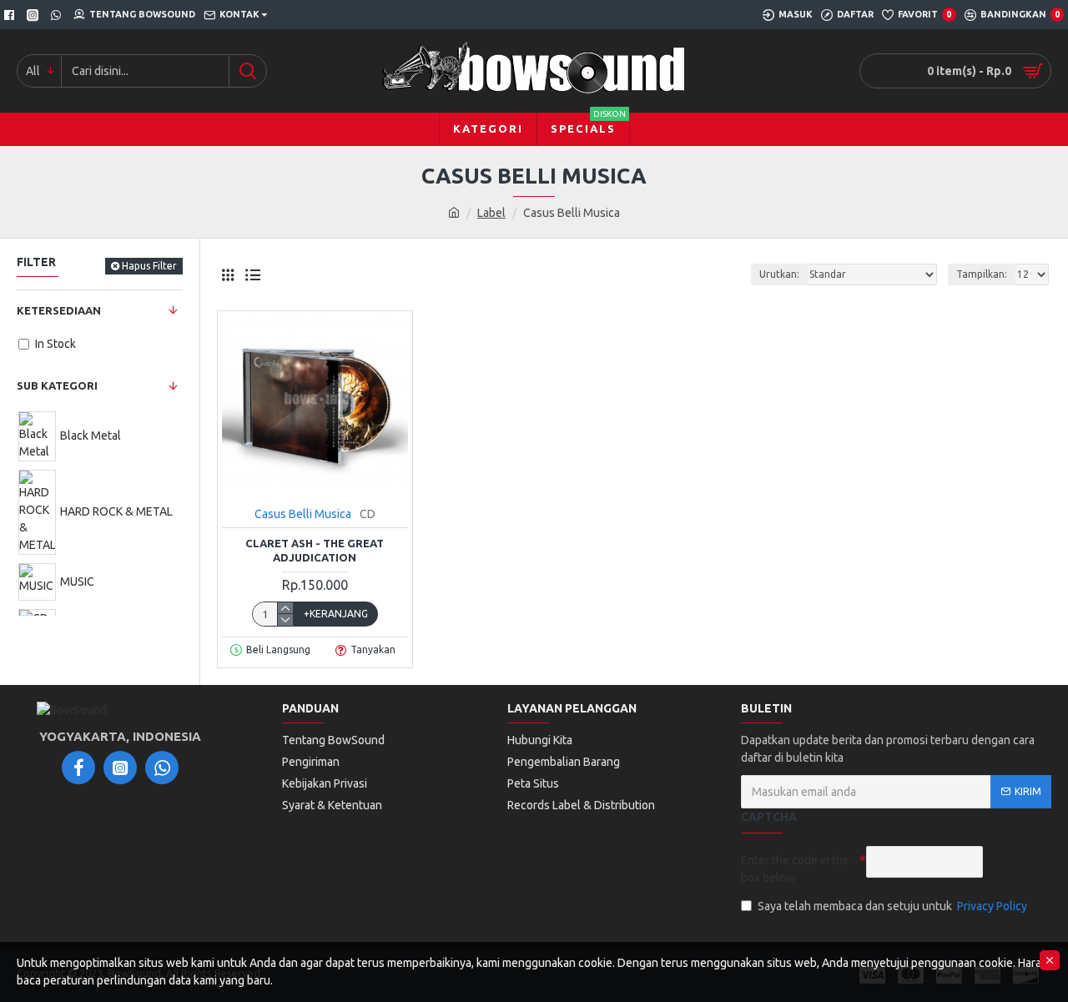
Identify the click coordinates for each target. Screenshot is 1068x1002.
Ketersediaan (59, 310)
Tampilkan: (981, 274)
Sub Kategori (57, 385)
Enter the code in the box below (795, 868)
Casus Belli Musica (302, 514)
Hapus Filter (149, 265)
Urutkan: (779, 274)
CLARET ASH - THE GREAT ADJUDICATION (314, 550)
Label (491, 212)
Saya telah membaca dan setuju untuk (892, 906)
